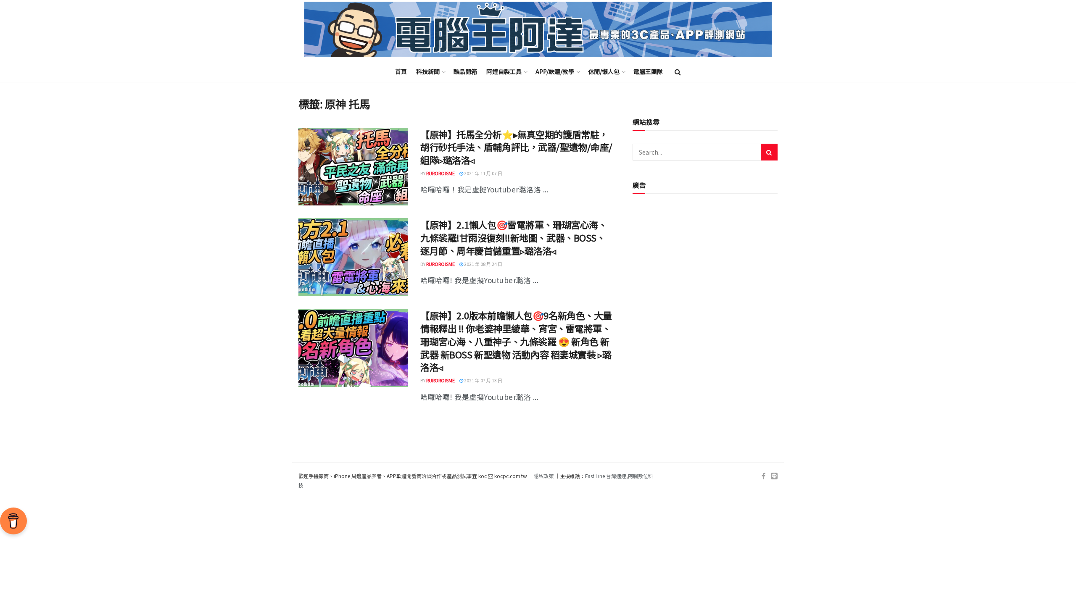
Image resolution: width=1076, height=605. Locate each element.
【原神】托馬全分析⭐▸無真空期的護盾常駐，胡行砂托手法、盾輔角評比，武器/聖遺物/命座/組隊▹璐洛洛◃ (516, 147)
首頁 (401, 71)
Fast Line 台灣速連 (605, 475)
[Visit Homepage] (538, 30)
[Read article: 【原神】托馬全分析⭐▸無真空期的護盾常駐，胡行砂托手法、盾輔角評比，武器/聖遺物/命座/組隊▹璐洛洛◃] (353, 167)
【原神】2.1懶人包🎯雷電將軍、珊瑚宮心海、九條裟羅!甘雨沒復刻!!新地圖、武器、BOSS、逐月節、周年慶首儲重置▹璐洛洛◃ (513, 237)
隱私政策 (543, 475)
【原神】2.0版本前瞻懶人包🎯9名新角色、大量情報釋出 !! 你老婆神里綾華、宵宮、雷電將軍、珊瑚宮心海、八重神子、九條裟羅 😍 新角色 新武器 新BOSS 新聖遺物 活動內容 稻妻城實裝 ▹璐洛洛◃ (516, 341)
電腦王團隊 (648, 71)
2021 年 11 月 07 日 (482, 173)
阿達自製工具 (504, 71)
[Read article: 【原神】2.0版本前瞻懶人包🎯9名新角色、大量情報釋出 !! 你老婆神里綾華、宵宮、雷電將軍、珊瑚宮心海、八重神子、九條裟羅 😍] (353, 348)
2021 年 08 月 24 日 (482, 263)
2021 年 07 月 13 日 (482, 380)
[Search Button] (678, 71)
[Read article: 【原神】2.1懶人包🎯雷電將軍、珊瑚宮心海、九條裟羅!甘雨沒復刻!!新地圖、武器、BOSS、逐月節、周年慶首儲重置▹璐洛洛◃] (353, 257)
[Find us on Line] (774, 476)
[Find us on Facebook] (763, 476)
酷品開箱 (465, 71)
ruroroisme (440, 173)
